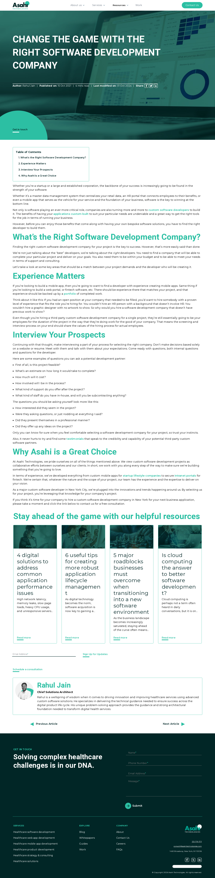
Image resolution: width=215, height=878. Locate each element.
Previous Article (46, 723)
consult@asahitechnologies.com (188, 846)
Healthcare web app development (34, 837)
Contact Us (122, 837)
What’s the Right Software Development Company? (53, 157)
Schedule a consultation (28, 669)
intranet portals (185, 475)
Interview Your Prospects (37, 169)
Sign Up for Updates (95, 654)
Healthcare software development (34, 832)
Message (133, 781)
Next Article (171, 723)
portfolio (70, 293)
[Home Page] (21, 5)
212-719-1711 (197, 841)
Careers (120, 843)
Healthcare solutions (25, 861)
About (120, 832)
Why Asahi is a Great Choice (38, 175)
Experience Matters (34, 163)
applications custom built (70, 214)
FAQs (119, 849)
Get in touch (20, 129)
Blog (82, 832)
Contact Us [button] (192, 5)
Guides (83, 843)
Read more (24, 637)
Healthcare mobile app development (35, 843)
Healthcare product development (33, 849)
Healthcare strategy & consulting (33, 855)
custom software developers (168, 210)
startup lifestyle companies (142, 475)
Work (138, 5)
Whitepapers (87, 837)
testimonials (75, 438)
